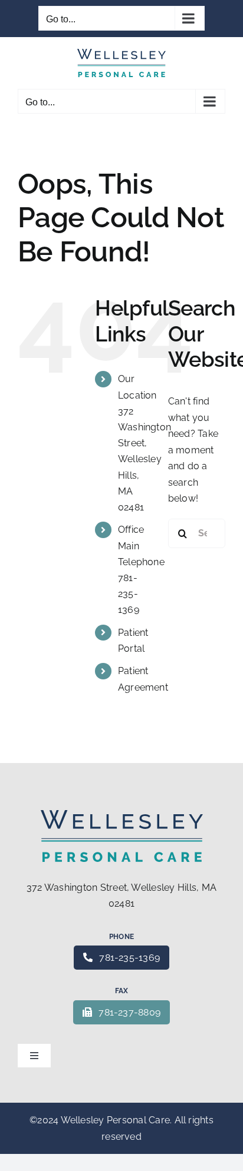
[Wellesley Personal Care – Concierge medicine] (122, 814)
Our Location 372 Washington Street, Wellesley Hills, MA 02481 (144, 443)
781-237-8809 (129, 1012)
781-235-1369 (129, 957)
